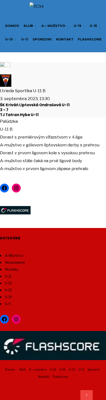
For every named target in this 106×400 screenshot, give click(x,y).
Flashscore (90, 39)
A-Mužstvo (14, 255)
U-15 (93, 26)
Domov (12, 26)
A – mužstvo (53, 26)
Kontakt (64, 39)
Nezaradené (15, 262)
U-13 (9, 39)
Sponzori (42, 39)
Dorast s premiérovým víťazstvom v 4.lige (41, 137)
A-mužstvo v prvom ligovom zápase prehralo (44, 168)
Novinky (11, 269)
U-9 (8, 304)
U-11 (24, 39)
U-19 (77, 26)
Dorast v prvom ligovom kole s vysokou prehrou (47, 152)
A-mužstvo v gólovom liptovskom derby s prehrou (49, 144)
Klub (28, 26)
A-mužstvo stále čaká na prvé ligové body (41, 160)
